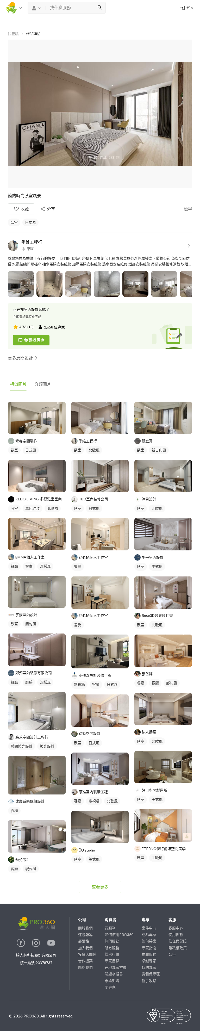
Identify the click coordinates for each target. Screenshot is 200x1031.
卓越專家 (149, 961)
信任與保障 (177, 941)
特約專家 (149, 967)
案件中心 (149, 928)
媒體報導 (85, 934)
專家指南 (149, 948)
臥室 (14, 222)
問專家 (110, 987)
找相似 (42, 427)
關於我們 (85, 928)
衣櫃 (14, 810)
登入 (190, 8)
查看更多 (100, 886)
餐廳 (14, 566)
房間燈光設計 (22, 746)
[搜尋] (99, 7)
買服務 (110, 928)
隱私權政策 (177, 948)
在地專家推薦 (116, 967)
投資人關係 (87, 954)
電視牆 (79, 684)
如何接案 (149, 941)
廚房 (29, 682)
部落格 (83, 941)
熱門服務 (112, 941)
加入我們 (85, 948)
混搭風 (45, 566)
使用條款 (175, 934)
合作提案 (85, 961)
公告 (172, 954)
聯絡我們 (85, 967)
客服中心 (175, 928)
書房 (77, 625)
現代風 (30, 868)
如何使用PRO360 (119, 934)
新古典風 (159, 450)
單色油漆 (32, 508)
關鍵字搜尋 (114, 974)
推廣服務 (149, 954)
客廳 (29, 566)
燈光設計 (47, 746)
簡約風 (30, 624)
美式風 (94, 859)
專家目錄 (112, 961)
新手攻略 (149, 980)
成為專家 (149, 934)
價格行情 (112, 954)
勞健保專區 (151, 974)
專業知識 (112, 980)
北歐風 (52, 508)
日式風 (30, 222)
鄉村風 (171, 683)
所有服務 (112, 948)
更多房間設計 (20, 357)
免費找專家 (34, 340)
